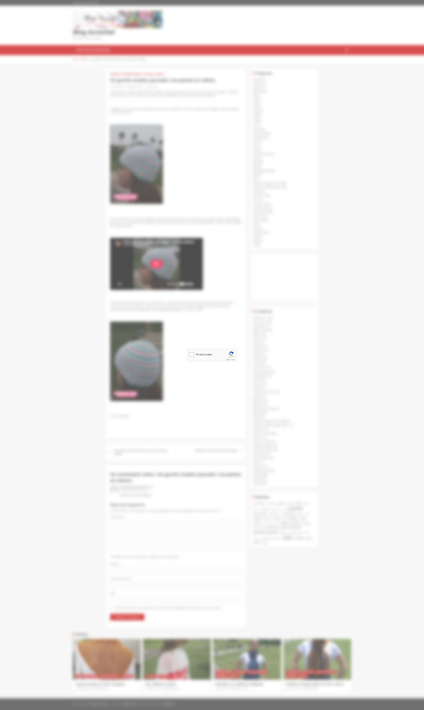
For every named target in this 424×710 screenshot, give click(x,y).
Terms (233, 359)
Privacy (228, 359)
